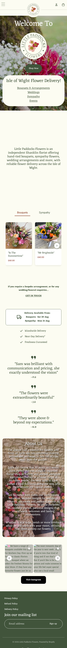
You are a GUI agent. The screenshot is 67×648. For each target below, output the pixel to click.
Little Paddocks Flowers (28, 642)
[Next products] (57, 245)
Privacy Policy (11, 598)
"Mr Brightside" (46, 253)
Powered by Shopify (47, 642)
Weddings (34, 92)
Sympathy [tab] (44, 212)
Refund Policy (10, 604)
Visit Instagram (33, 580)
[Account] (56, 4)
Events (33, 100)
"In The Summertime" (15, 254)
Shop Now (33, 68)
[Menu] (3, 4)
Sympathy (33, 96)
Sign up (53, 624)
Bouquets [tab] (22, 212)
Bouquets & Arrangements (33, 88)
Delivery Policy (11, 609)
